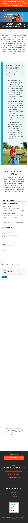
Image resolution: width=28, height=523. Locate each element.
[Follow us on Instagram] (9, 488)
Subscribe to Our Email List (14, 458)
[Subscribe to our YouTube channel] (17, 488)
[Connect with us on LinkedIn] (12, 488)
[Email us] (20, 488)
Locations (14, 496)
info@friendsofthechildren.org (14, 471)
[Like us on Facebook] (7, 488)
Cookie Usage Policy (14, 477)
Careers (14, 494)
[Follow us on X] (15, 488)
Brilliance (22, 517)
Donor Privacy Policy (14, 474)
